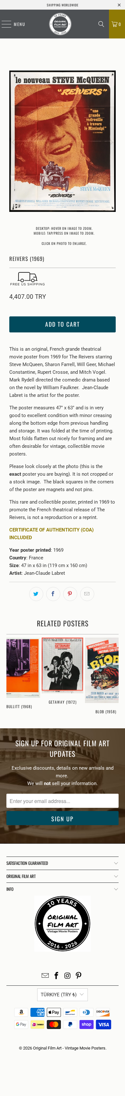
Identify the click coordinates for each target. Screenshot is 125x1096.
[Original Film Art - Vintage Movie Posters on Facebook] (57, 976)
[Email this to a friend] (87, 594)
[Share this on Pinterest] (70, 594)
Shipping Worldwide (63, 5)
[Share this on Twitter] (36, 594)
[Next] (111, 142)
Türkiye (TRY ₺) (59, 995)
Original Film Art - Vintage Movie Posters (69, 1048)
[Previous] (14, 142)
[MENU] (3, 24)
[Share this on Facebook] (53, 594)
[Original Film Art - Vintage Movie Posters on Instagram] (68, 976)
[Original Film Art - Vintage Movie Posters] (60, 24)
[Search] (101, 24)
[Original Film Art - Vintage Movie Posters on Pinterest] (79, 976)
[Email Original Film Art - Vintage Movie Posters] (45, 976)
